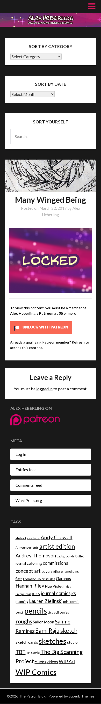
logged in (44, 388)
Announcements (27, 547)
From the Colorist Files (39, 579)
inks (36, 593)
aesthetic (33, 538)
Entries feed (26, 469)
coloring (34, 563)
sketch (68, 630)
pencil (20, 612)
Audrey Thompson (36, 555)
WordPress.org (29, 500)
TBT (21, 652)
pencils (35, 610)
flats (19, 579)
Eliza (56, 572)
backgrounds (66, 556)
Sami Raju (47, 630)
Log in (21, 454)
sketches (52, 641)
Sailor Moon (43, 622)
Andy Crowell (57, 537)
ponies (64, 612)
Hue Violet (54, 586)
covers (47, 571)
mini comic (71, 602)
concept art (28, 571)
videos (52, 661)
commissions (55, 563)
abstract (21, 538)
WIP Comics (36, 671)
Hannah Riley (30, 586)
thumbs (40, 662)
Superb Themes (82, 696)
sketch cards (27, 642)
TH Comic (33, 652)
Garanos (63, 578)
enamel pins (70, 571)
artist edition (57, 546)
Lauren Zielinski (45, 601)
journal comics (55, 593)
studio (72, 642)
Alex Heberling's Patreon (31, 313)
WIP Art (67, 661)
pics (50, 612)
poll (56, 612)
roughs (24, 621)
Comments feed (29, 485)
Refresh (78, 342)
